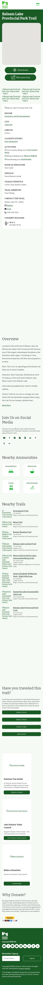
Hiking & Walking (30, 156)
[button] (21, 43)
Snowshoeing (26, 159)
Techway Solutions (24, 968)
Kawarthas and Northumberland (17, 116)
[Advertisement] (21, 258)
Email (9, 209)
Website (10, 205)
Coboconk (8, 124)
